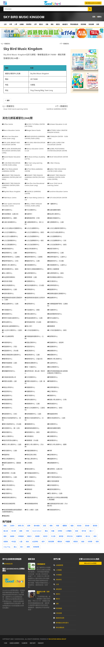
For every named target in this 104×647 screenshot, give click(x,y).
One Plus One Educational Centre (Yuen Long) (34, 184)
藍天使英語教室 (54, 481)
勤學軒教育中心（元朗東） (35, 257)
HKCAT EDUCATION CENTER (58, 157)
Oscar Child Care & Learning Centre (15, 109)
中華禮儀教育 (41, 564)
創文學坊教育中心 (32, 249)
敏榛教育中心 (53, 351)
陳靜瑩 (29, 493)
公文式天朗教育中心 (10, 232)
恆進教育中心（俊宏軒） (57, 342)
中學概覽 (59, 575)
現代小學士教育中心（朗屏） (58, 444)
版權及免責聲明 (14, 643)
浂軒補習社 (30, 436)
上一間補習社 (6, 44)
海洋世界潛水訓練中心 (11, 440)
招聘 (97, 24)
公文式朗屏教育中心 (55, 236)
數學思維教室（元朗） (11, 363)
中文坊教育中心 (31, 210)
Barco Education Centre (12, 130)
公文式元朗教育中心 (33, 228)
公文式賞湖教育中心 (10, 244)
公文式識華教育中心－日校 (57, 240)
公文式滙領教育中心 (10, 240)
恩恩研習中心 (31, 346)
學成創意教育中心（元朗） (35, 318)
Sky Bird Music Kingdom (22, 49)
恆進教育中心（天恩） (11, 346)
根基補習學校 (53, 414)
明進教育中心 (53, 381)
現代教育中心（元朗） (11, 450)
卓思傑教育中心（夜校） (11, 269)
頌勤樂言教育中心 (32, 497)
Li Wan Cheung (54, 163)
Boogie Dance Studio (34, 130)
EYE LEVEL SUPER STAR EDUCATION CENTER (55, 144)
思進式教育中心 (31, 342)
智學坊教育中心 (31, 399)
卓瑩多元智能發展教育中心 (35, 269)
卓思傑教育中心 (31, 265)
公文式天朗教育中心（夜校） (36, 232)
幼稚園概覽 (59, 565)
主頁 (5, 24)
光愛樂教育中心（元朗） (57, 222)
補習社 (99, 17)
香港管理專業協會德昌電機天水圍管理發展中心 (12, 511)
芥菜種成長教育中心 (33, 473)
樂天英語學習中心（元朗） (57, 418)
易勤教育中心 (31, 387)
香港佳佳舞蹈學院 (9, 504)
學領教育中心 (53, 322)
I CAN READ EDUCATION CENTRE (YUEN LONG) (11, 164)
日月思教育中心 (31, 377)
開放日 (41, 24)
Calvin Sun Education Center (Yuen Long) (10, 137)
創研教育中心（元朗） (11, 253)
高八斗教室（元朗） (33, 510)
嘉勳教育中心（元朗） (11, 289)
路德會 (6, 541)
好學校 (60, 531)
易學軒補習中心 (54, 387)
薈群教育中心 (31, 481)
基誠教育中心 (53, 298)
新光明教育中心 (54, 367)
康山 (15, 547)
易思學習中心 (8, 391)
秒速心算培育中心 (32, 459)
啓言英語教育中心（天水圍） (36, 285)
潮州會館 (37, 526)
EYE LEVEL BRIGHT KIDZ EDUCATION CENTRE (11, 144)
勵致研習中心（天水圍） (57, 261)
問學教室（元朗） (32, 277)
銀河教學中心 (8, 493)
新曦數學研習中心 (9, 371)
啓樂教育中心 (31, 281)
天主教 (53, 536)
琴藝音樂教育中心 (32, 450)
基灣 (28, 526)
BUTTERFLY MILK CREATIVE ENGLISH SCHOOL (57, 131)
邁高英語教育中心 (55, 489)
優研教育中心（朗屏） (11, 218)
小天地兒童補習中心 (33, 330)
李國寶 (68, 541)
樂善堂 (75, 541)
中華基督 (21, 536)
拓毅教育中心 (53, 346)
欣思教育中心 (53, 424)
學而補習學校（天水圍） (34, 322)
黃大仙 (88, 536)
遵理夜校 (29, 489)
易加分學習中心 (9, 387)
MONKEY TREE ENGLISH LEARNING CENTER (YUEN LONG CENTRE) (56, 177)
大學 (35, 24)
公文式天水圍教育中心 (11, 236)
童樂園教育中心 (54, 463)
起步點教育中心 (54, 485)
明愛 (57, 526)
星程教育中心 (8, 395)
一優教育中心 (53, 204)
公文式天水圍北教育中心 (57, 232)
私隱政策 (24, 643)
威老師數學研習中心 (55, 314)
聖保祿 (95, 526)
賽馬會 (60, 541)
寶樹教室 (52, 326)
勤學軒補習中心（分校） (11, 261)
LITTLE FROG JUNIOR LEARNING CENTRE (10, 170)
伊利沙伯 (70, 536)
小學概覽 (59, 570)
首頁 (93, 17)
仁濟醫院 (69, 531)
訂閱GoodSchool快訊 (94, 3)
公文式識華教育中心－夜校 (35, 240)
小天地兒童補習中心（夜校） (58, 330)
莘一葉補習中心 (31, 477)
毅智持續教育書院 (55, 428)
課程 (52, 24)
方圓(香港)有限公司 (10, 377)
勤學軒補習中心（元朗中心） (58, 257)
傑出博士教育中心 (55, 214)
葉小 (21, 547)
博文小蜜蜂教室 (54, 269)
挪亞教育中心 (31, 351)
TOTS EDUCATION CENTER (58, 198)
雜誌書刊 (65, 24)
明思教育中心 (53, 377)
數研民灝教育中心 (32, 363)
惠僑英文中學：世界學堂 (43, 592)
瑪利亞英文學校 (31, 455)
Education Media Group (57, 639)
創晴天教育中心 (54, 249)
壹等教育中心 (31, 304)
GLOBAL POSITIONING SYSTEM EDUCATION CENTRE (57, 150)
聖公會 (6, 531)
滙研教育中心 (53, 440)
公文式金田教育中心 (33, 244)
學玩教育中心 (8, 322)
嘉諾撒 (37, 536)
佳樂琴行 (29, 214)
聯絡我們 (41, 643)
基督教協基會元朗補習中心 (57, 293)
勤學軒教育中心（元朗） (57, 253)
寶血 (46, 531)
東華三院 (21, 526)
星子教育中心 (53, 391)
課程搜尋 (59, 589)
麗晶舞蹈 (6, 516)
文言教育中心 (8, 367)
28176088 (34, 79)
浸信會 (87, 526)
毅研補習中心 (8, 432)
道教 (20, 531)
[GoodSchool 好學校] (52, 4)
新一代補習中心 (31, 367)
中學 (10, 24)
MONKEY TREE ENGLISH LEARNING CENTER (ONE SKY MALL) (12, 177)
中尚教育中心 (8, 210)
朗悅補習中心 (53, 404)
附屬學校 (79, 536)
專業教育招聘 (60, 618)
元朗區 (32, 85)
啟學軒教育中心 (54, 285)
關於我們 (32, 643)
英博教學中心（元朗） (11, 477)
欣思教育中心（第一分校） (12, 428)
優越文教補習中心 (55, 218)
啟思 (44, 526)
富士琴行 (29, 326)
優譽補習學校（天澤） (34, 218)
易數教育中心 (31, 391)
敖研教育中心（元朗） (34, 355)
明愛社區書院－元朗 (10, 381)
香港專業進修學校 (32, 504)
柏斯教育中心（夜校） (56, 408)
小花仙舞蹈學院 (9, 336)
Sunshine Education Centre (58, 191)
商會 (27, 541)
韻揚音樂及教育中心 (10, 497)
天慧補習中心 (8, 310)
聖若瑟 (61, 536)
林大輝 (13, 531)
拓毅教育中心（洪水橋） (11, 351)
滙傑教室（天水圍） (33, 440)
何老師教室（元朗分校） (11, 214)
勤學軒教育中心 (31, 253)
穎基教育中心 (53, 459)
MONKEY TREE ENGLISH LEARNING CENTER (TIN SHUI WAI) (35, 177)
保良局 (79, 526)
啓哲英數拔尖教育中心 (56, 277)
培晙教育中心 (31, 293)
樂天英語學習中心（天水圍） (13, 424)
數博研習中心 (8, 359)
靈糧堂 (65, 526)
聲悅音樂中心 (31, 469)
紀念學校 (35, 541)
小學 (15, 24)
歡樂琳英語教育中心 (33, 428)
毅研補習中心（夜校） (34, 432)
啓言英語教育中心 (9, 285)
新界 (43, 541)
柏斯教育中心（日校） (11, 414)
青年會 (84, 531)
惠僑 (5, 526)
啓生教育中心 (53, 281)
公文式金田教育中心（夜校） (58, 244)
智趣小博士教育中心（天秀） (58, 399)
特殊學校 (28, 24)
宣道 (76, 531)
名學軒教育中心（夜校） (57, 273)
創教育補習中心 (9, 249)
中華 (27, 531)
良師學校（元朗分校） (56, 469)
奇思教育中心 (8, 314)
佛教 (51, 526)
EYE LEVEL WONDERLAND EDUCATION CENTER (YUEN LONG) (11, 151)
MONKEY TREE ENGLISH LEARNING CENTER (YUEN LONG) (11, 185)
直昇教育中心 (53, 455)
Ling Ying (7, 547)
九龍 (20, 541)
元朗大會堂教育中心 (10, 222)
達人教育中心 (8, 489)
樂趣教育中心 (31, 424)
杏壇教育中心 (8, 408)
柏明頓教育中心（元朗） (34, 414)
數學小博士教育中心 (55, 359)
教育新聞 (36, 547)
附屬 (52, 531)
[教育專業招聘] (7, 564)
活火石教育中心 (9, 436)
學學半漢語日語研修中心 (11, 318)
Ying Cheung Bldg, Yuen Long (41, 90)
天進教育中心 (53, 310)
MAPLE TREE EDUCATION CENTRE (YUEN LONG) (56, 170)
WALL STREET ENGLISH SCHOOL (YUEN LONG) (33, 205)
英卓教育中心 (53, 473)
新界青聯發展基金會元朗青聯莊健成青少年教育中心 (57, 372)
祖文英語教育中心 (9, 459)
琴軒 (50, 450)
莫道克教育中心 (9, 481)
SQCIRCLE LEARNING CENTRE (57, 109)
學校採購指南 (74, 24)
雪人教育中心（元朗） (56, 493)
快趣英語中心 (8, 342)
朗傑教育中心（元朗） (34, 404)
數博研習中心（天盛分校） (35, 359)
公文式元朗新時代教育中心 (57, 228)
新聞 (28, 547)
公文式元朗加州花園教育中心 (13, 228)
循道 (5, 536)
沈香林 (12, 526)
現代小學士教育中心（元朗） (13, 444)
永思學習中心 (53, 432)
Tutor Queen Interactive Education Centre (11, 205)
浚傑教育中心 (53, 436)
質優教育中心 (31, 485)
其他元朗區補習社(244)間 (17, 118)
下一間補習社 (65, 44)
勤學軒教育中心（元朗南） (12, 257)
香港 (95, 536)
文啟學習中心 (53, 363)
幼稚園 (22, 24)
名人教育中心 (8, 273)
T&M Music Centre (10, 198)
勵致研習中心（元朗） (34, 261)
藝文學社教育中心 (9, 485)
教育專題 (83, 24)
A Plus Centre (8, 124)
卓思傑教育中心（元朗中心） (58, 265)
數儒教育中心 (53, 355)
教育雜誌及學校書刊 (62, 623)
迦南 (82, 541)
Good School (36, 531)
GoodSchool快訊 (91, 563)
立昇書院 (29, 463)
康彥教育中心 (53, 336)
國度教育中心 (53, 289)
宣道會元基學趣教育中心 (11, 326)
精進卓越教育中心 (9, 469)
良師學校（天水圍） (10, 473)
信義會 (12, 536)
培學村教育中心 (9, 293)
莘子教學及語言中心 (55, 477)
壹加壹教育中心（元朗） (11, 304)
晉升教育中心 (31, 395)
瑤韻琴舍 (6, 455)
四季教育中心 (31, 289)
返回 (8, 100)
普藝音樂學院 (8, 399)
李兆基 (13, 541)
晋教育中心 (52, 395)
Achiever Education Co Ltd (58, 124)
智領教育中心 (8, 404)
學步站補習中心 (54, 318)
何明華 (90, 541)
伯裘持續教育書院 (55, 210)
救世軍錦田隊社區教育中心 (12, 355)
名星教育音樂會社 (9, 277)
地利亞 (45, 536)
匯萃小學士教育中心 (10, 265)
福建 (72, 526)
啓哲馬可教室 (8, 281)
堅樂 (97, 541)
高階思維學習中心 (55, 510)
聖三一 (92, 531)
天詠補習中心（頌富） (34, 310)
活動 (47, 24)
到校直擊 (91, 24)
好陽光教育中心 (31, 314)
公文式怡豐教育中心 (33, 236)
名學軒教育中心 (31, 273)
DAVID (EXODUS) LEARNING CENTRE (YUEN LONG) (35, 137)
